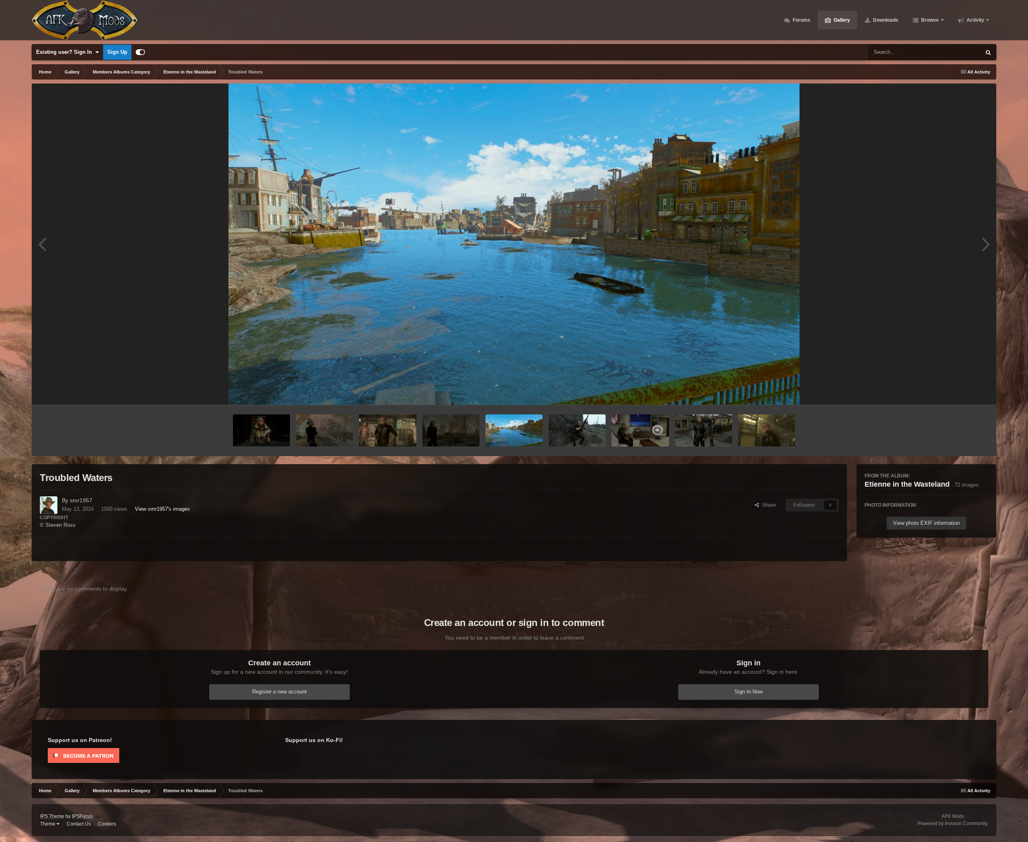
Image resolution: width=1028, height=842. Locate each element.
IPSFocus (82, 816)
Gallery (841, 20)
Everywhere (957, 52)
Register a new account (279, 692)
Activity (974, 20)
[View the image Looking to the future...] (450, 430)
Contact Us (79, 824)
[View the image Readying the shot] (577, 430)
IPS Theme (52, 816)
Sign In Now (748, 692)
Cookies (107, 824)
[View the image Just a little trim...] (387, 430)
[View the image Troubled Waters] (514, 430)
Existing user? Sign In (65, 52)
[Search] (988, 52)
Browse (929, 20)
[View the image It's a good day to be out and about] (703, 430)
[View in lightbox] (514, 244)
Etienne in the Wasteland (907, 484)
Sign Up (117, 52)
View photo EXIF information (926, 523)
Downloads (885, 20)
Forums (800, 20)
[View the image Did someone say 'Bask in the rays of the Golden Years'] (766, 430)
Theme (48, 824)
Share (767, 505)
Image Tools (964, 390)
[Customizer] (140, 52)
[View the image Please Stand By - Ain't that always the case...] (640, 430)
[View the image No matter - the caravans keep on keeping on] (324, 430)
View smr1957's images (162, 509)
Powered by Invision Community (953, 823)
